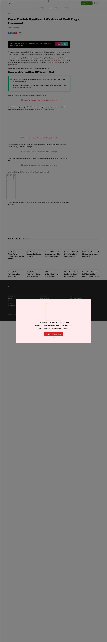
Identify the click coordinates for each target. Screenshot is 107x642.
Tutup (53, 337)
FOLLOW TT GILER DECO (53, 334)
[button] (41, 8)
